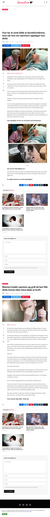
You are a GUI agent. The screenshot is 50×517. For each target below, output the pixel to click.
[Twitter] (3, 80)
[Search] (46, 2)
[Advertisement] (25, 20)
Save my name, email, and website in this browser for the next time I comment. (21, 267)
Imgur (11, 73)
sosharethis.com (19, 73)
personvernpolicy (28, 511)
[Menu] (4, 2)
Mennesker (5, 9)
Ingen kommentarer (20, 41)
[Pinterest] (3, 87)
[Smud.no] (25, 2)
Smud (7, 41)
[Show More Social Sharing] (32, 45)
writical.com (13, 324)
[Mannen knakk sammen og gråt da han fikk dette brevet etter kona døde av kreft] (25, 311)
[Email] (3, 90)
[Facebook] (3, 76)
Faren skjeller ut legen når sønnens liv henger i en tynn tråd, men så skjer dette (12, 229)
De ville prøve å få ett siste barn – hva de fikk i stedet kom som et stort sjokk (12, 208)
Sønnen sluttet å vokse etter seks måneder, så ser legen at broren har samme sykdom (35, 209)
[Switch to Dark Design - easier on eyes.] (44, 2)
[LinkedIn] (3, 83)
